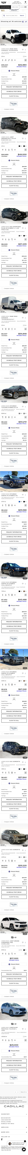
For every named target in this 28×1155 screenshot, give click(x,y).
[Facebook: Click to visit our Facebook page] (2, 1139)
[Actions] (25, 49)
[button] (5, 7)
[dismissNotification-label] (25, 1141)
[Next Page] (18, 1092)
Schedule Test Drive (14, 91)
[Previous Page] (15, 1092)
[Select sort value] (25, 21)
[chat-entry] (24, 1149)
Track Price (15, 70)
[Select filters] (23, 21)
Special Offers (6, 1121)
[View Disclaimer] (15, 60)
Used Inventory (6, 1119)
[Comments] (26, 60)
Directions (15, 7)
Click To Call (14, 96)
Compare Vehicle (9, 109)
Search (22, 15)
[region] (14, 80)
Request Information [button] (14, 87)
